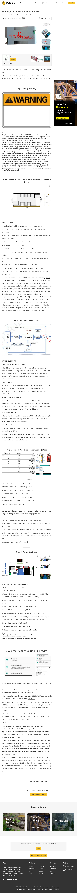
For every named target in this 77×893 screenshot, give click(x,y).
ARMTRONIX (8, 64)
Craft (30, 873)
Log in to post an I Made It (38, 794)
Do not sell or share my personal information (30, 889)
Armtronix (6, 15)
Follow (13, 59)
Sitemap (52, 873)
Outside (41, 871)
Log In (64, 3)
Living (41, 869)
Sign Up (71, 3)
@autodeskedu (69, 870)
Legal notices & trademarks (52, 889)
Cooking (41, 866)
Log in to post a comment (38, 855)
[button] (50, 18)
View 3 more (43, 472)
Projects (22, 3)
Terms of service (34, 887)
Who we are (53, 876)
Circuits (13, 15)
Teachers (38, 3)
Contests (30, 3)
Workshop (32, 869)
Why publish (53, 866)
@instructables (69, 866)
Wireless (19, 15)
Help (51, 871)
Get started (53, 869)
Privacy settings (56, 887)
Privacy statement (45, 887)
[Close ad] (75, 81)
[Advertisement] (65, 103)
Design (31, 871)
